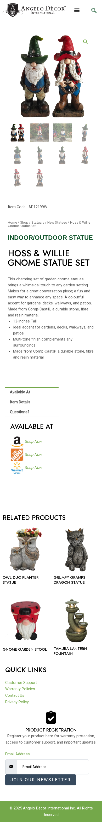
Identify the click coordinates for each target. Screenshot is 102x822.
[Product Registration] (51, 717)
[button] (77, 10)
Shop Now (33, 441)
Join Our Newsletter (40, 779)
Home (12, 222)
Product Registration (51, 730)
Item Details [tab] (20, 402)
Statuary (37, 222)
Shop (24, 222)
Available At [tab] (20, 392)
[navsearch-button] (94, 11)
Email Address (17, 754)
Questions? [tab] (19, 412)
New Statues (57, 222)
